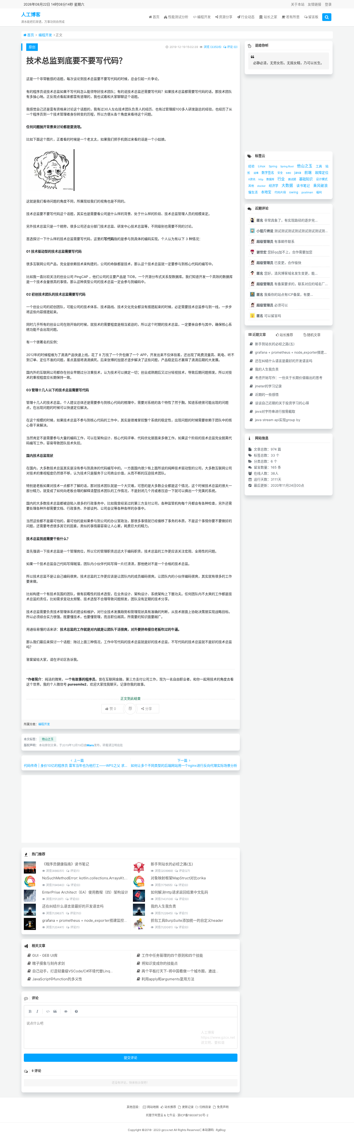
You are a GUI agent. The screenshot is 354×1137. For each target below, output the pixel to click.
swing (294, 192)
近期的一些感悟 (266, 394)
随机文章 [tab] (314, 335)
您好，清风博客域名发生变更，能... (287, 273)
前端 (308, 172)
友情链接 (314, 4)
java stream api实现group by (277, 420)
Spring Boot (287, 166)
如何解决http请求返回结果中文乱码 (179, 892)
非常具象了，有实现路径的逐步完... (287, 220)
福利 (319, 192)
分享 (148, 708)
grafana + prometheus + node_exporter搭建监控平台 (86, 920)
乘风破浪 (320, 185)
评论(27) (184, 871)
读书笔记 (303, 186)
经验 (252, 166)
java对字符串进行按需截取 (274, 411)
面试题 (292, 179)
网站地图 (152, 1107)
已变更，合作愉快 (278, 263)
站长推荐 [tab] (286, 335)
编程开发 (204, 17)
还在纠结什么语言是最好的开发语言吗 (73, 906)
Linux (262, 166)
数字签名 (268, 173)
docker (261, 186)
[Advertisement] (130, 809)
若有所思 (293, 17)
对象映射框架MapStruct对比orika (178, 878)
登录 (328, 4)
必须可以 (272, 305)
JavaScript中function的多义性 (57, 979)
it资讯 (252, 179)
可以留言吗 (268, 316)
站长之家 (270, 17)
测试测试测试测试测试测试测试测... (292, 231)
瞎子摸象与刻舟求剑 (48, 963)
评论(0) (75, 885)
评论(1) (74, 871)
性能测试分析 (178, 17)
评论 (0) (232, 47)
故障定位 (321, 172)
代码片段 (281, 192)
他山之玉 (47, 739)
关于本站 (297, 4)
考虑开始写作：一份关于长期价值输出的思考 (288, 378)
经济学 (274, 186)
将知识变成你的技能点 (159, 963)
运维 (256, 172)
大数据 (288, 185)
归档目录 (205, 1107)
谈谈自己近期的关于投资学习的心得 (281, 403)
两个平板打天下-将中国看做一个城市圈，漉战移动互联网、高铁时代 (196, 971)
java (298, 172)
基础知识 (306, 179)
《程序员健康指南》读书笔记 (65, 864)
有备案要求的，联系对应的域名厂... (292, 284)
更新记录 (187, 1107)
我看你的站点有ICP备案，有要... (284, 294)
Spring (273, 166)
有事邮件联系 (275, 241)
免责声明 (222, 1107)
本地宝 (266, 192)
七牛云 (171, 1115)
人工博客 (30, 14)
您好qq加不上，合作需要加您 (284, 252)
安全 (280, 173)
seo (289, 173)
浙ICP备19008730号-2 (192, 1115)
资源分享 (225, 17)
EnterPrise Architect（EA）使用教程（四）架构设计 (85, 892)
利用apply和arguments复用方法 (168, 979)
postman (308, 192)
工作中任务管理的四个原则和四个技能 (172, 955)
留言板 (313, 17)
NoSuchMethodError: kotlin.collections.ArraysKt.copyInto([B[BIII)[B (99, 878)
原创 (32, 47)
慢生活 (253, 192)
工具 (319, 166)
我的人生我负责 (163, 906)
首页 (156, 17)
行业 (281, 179)
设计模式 (322, 179)
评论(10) (75, 913)
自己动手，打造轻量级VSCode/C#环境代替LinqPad (74, 971)
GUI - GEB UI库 (45, 955)
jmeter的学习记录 (268, 386)
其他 (251, 186)
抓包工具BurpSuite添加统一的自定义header (187, 920)
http (261, 179)
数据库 (270, 179)
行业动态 (248, 17)
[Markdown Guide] (76, 1011)
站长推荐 (170, 1107)
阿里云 (159, 1115)
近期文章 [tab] (259, 334)
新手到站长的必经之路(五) (172, 864)
